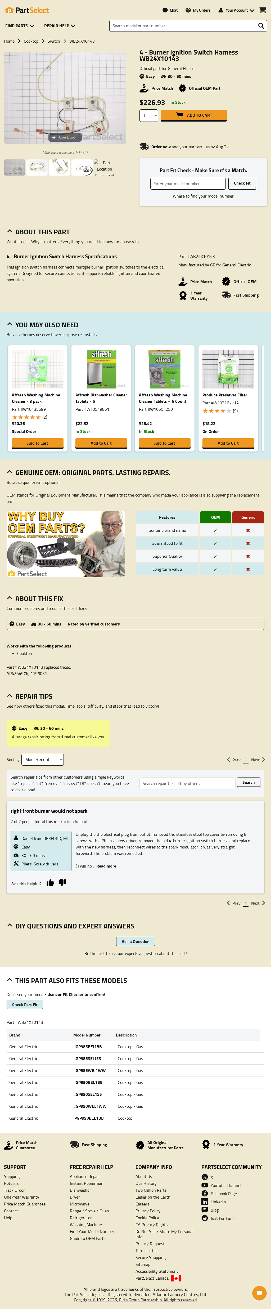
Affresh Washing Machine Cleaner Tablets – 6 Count (163, 398)
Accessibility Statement (157, 1271)
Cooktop (31, 41)
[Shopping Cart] (262, 10)
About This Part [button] (42, 232)
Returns (11, 1183)
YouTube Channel (226, 1185)
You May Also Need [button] (46, 325)
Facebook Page (224, 1193)
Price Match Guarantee (25, 1204)
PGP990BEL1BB (89, 1118)
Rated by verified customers (94, 624)
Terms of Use (147, 1250)
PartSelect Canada (152, 1278)
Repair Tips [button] (33, 696)
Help (8, 1218)
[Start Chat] (259, 1293)
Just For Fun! (222, 1218)
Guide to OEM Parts (87, 1238)
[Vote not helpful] (62, 882)
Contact (11, 1211)
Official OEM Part (204, 88)
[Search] (261, 26)
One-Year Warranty (21, 1197)
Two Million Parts (151, 1190)
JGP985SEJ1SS (87, 1058)
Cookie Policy (147, 1218)
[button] (21, 26)
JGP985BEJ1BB (88, 1046)
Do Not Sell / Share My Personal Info (164, 1234)
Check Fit (242, 183)
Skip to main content (135, 46)
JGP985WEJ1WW (90, 1070)
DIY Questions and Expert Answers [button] (74, 926)
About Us (144, 1176)
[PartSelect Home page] (26, 10)
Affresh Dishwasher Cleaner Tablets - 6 (101, 398)
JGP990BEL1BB (88, 1082)
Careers (142, 1204)
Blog (215, 1210)
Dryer (75, 1197)
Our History (146, 1183)
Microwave (79, 1204)
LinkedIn (218, 1202)
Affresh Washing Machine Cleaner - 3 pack (36, 398)
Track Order (14, 1190)
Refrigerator (81, 1218)
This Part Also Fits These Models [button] (71, 980)
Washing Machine (86, 1224)
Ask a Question (136, 941)
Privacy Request (150, 1244)
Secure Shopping (151, 1257)
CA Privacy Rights (152, 1224)
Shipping (12, 1176)
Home (9, 41)
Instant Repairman (86, 1183)
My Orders (201, 10)
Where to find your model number (203, 196)
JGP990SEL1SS (88, 1094)
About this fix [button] (39, 598)
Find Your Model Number (92, 1231)
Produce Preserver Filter (224, 395)
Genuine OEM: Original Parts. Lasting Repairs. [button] (93, 472)
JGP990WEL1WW (90, 1106)
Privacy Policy (148, 1211)
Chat (174, 10)
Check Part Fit (25, 1004)
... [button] (104, 866)
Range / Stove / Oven (89, 1211)
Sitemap (143, 1264)
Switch (54, 41)
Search (248, 782)
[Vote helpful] (50, 882)
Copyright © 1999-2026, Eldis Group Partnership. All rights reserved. (135, 1300)
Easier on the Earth (153, 1197)
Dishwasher (80, 1190)
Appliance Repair (85, 1176)
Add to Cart (199, 115)
